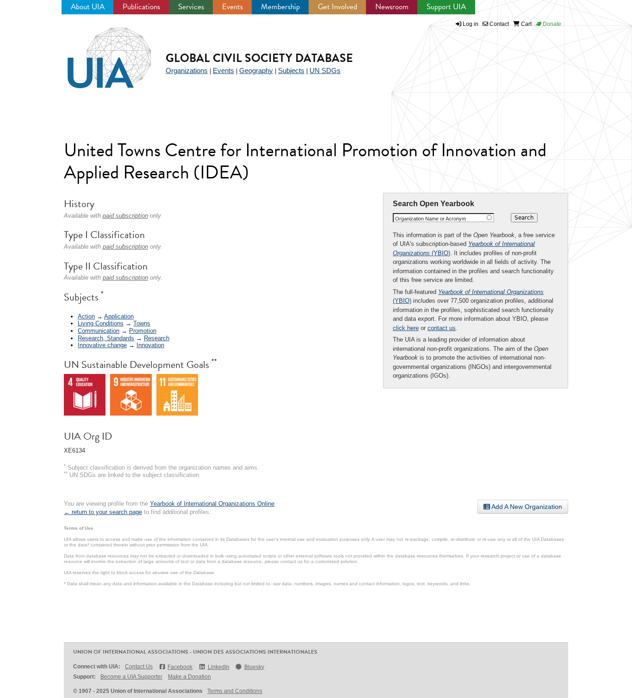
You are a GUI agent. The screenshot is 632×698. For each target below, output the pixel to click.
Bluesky (254, 667)
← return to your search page (103, 511)
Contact (498, 24)
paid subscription (125, 215)
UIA (98, 52)
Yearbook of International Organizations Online (212, 503)
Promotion (142, 330)
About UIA (88, 6)
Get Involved (337, 6)
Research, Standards (106, 338)
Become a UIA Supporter (131, 677)
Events (232, 6)
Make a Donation (189, 677)
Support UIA (446, 6)
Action (86, 316)
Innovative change (102, 345)
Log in (470, 24)
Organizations (187, 70)
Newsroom (392, 6)
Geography (256, 70)
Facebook (179, 667)
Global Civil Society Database (259, 58)
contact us (442, 328)
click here (406, 328)
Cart (526, 24)
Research (156, 338)
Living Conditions (101, 323)
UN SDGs (325, 70)
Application (119, 316)
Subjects (291, 70)
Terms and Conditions (234, 691)
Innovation (150, 345)
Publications (141, 6)
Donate (551, 24)
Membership (280, 6)
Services (191, 6)
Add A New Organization (526, 506)
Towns (141, 323)
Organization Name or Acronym (430, 218)
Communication (98, 330)
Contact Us (139, 666)
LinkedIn (218, 667)
